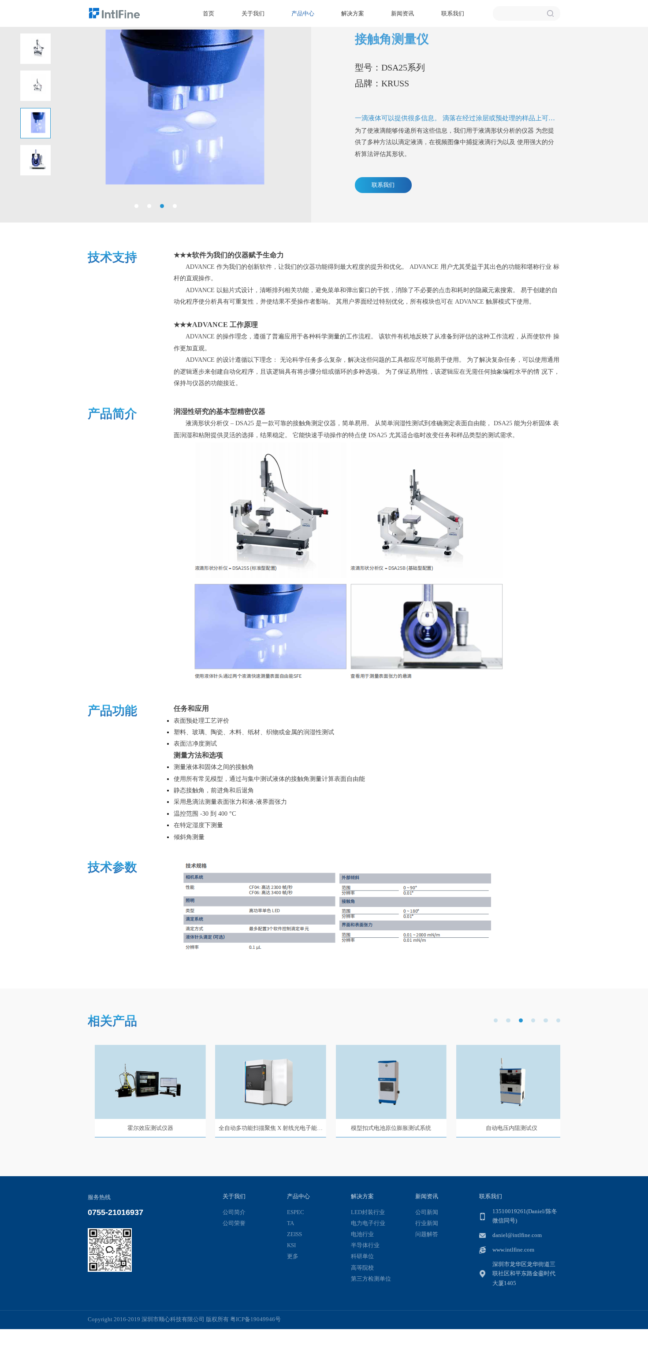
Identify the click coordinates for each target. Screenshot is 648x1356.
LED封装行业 (368, 1212)
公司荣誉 (234, 1223)
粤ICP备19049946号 (255, 1319)
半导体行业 (365, 1245)
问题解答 (426, 1234)
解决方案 (352, 13)
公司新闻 (426, 1212)
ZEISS (294, 1234)
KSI (291, 1245)
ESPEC (295, 1212)
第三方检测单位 (371, 1279)
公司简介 (234, 1212)
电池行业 (362, 1234)
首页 (208, 13)
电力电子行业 (368, 1223)
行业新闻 (426, 1223)
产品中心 (302, 13)
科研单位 (362, 1256)
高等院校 (362, 1268)
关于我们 (253, 13)
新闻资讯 (402, 13)
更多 (292, 1256)
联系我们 (452, 13)
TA (290, 1223)
